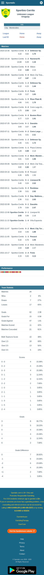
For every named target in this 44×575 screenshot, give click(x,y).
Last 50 (6, 37)
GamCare (22, 524)
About (22, 550)
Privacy (22, 543)
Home (22, 33)
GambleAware (22, 517)
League (6, 33)
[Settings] (41, 3)
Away (39, 33)
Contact (22, 554)
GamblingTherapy (22, 520)
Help (22, 539)
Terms (22, 546)
